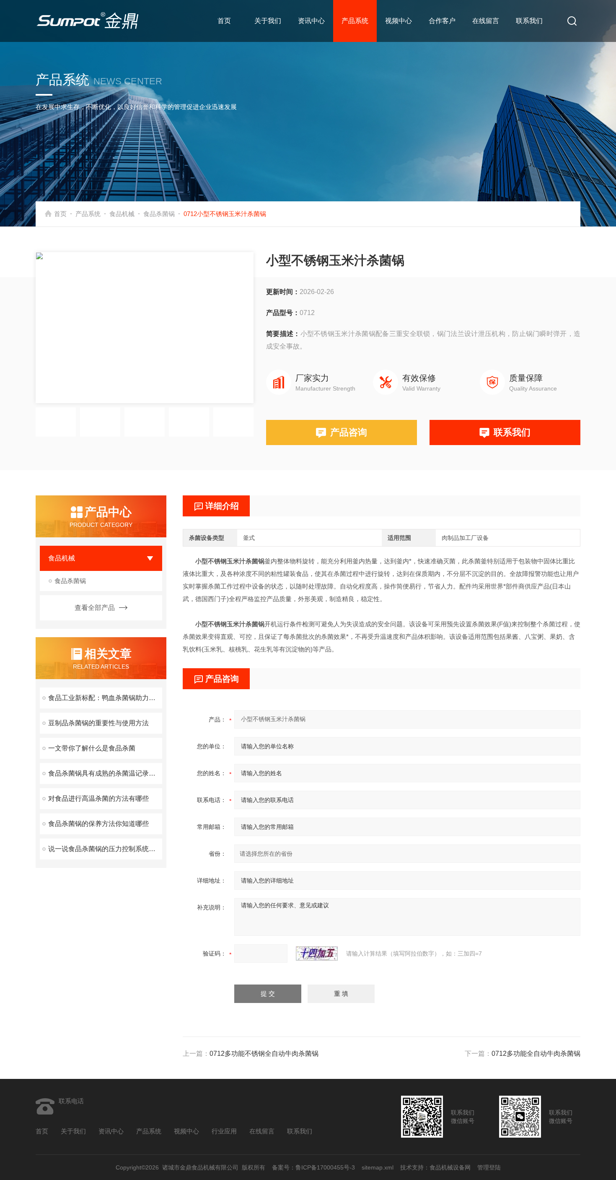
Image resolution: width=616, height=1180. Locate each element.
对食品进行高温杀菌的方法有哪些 (98, 798)
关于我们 (267, 20)
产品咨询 (348, 432)
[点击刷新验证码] (317, 953)
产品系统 (355, 20)
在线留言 (485, 20)
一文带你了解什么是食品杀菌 (91, 748)
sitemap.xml (377, 1167)
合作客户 (442, 20)
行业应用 (224, 1131)
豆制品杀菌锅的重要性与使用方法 (98, 723)
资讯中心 (311, 20)
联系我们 (529, 20)
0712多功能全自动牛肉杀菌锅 (536, 1053)
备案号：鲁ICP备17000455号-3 (313, 1167)
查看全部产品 (95, 607)
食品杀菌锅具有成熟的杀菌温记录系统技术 (105, 773)
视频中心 (398, 20)
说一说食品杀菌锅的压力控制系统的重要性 (105, 848)
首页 (224, 20)
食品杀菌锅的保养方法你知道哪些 (98, 823)
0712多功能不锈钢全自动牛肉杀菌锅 (264, 1053)
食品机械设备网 (450, 1167)
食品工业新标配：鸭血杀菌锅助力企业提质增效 (105, 697)
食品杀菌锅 (159, 213)
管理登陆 (489, 1167)
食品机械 (122, 213)
